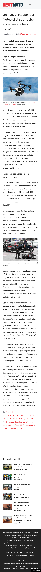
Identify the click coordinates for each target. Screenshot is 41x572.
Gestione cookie (36, 570)
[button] (30, 5)
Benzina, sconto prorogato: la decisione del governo (22, 477)
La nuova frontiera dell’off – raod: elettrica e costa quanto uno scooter (23, 466)
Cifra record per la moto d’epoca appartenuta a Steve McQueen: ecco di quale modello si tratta (19, 425)
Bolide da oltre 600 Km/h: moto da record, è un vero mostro (23, 487)
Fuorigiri (9, 412)
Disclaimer (34, 569)
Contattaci (32, 555)
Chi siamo (6, 569)
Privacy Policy (24, 569)
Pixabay (13, 104)
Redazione (14, 569)
